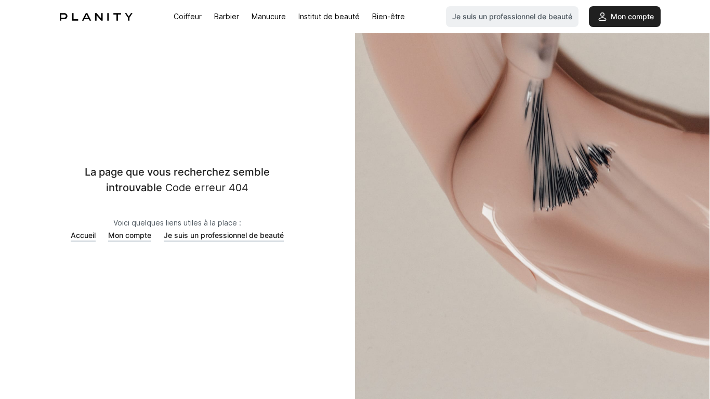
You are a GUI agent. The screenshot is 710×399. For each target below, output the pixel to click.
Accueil (83, 235)
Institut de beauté (329, 16)
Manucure (269, 16)
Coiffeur (188, 16)
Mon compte (129, 235)
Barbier (226, 16)
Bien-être (388, 16)
